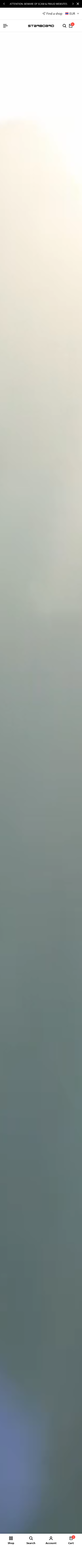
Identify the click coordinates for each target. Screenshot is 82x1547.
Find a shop (54, 13)
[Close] (77, 4)
